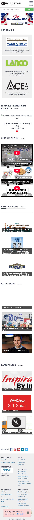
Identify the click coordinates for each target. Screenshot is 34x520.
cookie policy (19, 514)
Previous (4, 123)
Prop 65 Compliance (23, 492)
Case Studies (4, 506)
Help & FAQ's (21, 460)
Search (29, 9)
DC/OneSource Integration (13, 307)
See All (16, 108)
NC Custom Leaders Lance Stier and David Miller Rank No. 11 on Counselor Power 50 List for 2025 (16, 251)
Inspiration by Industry (12, 389)
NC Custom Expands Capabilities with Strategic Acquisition (16, 230)
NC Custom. (12, 519)
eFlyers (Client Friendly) (7, 499)
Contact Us (21, 464)
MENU (31, 5)
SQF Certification (22, 494)
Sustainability (21, 496)
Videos (3, 504)
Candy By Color (22, 474)
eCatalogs (4, 492)
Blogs (2, 501)
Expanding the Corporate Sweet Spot (15, 351)
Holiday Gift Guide (10, 410)
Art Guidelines (22, 471)
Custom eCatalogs (6, 494)
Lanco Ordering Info (23, 481)
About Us (3, 460)
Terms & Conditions (23, 505)
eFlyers (3, 496)
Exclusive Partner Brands (8, 462)
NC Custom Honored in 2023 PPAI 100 (16, 329)
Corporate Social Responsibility (22, 500)
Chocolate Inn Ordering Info (24, 484)
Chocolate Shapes (23, 476)
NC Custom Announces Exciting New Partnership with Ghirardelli (16, 274)
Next (29, 123)
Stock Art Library (22, 478)
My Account (21, 462)
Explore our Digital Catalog (17, 94)
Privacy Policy (22, 503)
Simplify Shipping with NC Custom (16, 432)
